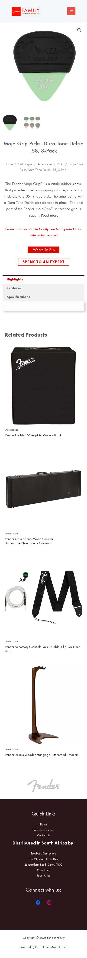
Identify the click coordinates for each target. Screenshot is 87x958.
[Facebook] (38, 902)
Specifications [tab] (18, 297)
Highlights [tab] (15, 279)
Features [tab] (14, 288)
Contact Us (43, 835)
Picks (60, 164)
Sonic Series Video (44, 830)
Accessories (44, 164)
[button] (79, 30)
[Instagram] (49, 902)
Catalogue (25, 164)
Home (8, 164)
